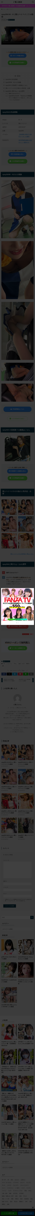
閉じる (17, 622)
